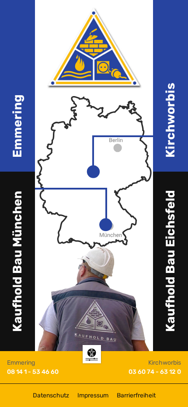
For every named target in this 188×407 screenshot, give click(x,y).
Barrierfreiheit (136, 395)
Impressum (92, 395)
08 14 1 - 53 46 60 (33, 372)
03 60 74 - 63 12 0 (155, 372)
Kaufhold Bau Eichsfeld (170, 261)
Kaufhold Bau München (17, 261)
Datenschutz (51, 395)
